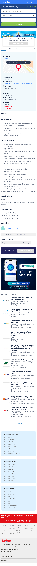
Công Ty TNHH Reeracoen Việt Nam (21, 313)
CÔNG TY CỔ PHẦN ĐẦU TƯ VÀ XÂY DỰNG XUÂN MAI (22, 362)
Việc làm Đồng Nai (9, 471)
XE (11, 531)
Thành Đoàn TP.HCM (6, 556)
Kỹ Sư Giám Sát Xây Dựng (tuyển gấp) (22, 360)
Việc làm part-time (9, 494)
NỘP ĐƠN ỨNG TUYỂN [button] (18, 43)
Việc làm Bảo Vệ (8, 442)
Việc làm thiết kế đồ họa (10, 508)
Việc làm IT (7, 501)
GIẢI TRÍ (18, 532)
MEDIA (4, 525)
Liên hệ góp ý (4, 560)
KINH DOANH (11, 525)
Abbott (13, 337)
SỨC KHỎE (25, 531)
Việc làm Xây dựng (9, 439)
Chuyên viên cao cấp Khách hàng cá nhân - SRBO (22, 383)
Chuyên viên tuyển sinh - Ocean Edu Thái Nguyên (16, 243)
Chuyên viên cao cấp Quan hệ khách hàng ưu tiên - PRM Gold (22, 408)
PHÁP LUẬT (5, 533)
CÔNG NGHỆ (12, 528)
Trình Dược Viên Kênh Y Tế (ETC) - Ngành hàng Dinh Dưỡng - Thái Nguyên (21, 333)
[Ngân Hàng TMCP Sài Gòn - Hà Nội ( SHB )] (6, 374)
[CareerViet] (23, 520)
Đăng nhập (32, 6)
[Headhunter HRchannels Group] (6, 300)
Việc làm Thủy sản (9, 451)
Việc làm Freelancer (9, 498)
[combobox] (18, 11)
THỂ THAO (25, 525)
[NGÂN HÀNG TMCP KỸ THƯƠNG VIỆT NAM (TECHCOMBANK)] (6, 386)
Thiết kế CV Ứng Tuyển (13, 228)
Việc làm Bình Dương (9, 469)
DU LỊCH (12, 533)
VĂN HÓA (18, 530)
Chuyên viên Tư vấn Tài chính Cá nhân (21, 372)
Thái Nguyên (8, 58)
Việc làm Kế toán (8, 437)
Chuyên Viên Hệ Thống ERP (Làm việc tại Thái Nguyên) (21, 298)
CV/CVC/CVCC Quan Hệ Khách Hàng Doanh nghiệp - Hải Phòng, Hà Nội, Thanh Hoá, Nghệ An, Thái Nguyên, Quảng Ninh (22, 347)
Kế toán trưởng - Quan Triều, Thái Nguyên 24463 (21, 310)
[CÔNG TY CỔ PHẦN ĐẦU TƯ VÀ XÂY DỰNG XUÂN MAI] (6, 363)
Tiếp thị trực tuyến (10, 83)
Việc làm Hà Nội (8, 467)
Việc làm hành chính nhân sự (12, 505)
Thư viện (18, 83)
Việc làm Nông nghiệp (10, 446)
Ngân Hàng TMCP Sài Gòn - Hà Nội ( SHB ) (22, 375)
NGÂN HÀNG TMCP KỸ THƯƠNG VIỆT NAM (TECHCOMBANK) (22, 387)
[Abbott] (6, 335)
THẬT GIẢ (32, 531)
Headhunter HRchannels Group (19, 301)
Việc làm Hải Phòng (9, 478)
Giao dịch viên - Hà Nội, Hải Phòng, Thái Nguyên (22, 321)
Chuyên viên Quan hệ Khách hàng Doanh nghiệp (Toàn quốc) (21, 397)
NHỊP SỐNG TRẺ (18, 526)
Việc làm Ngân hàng (9, 444)
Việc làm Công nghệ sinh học (12, 448)
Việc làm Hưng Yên (9, 480)
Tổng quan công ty (14, 49)
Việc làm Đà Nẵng (9, 476)
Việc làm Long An (9, 473)
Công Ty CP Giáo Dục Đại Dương (18, 40)
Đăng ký (26, 6)
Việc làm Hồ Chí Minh (10, 464)
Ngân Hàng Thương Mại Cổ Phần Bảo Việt (22, 324)
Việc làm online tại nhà (10, 492)
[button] (31, 2)
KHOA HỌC (25, 528)
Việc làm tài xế (8, 503)
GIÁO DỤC (32, 525)
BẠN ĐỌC (32, 528)
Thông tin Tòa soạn (6, 555)
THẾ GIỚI (5, 531)
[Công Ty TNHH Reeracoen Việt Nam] (6, 312)
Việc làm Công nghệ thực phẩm (12, 453)
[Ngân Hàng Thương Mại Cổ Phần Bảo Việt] (6, 323)
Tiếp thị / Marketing (26, 83)
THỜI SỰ (5, 528)
